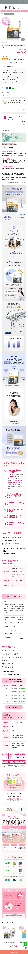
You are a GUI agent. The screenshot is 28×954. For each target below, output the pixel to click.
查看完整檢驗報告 (14, 707)
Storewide (5, 59)
